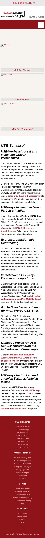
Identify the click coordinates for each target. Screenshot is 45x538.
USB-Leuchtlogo (22, 429)
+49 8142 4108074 (23, 2)
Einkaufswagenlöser (22, 460)
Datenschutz (22, 516)
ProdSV (22, 519)
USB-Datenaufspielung (22, 497)
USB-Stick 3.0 (22, 445)
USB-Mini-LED (22, 438)
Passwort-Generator (22, 463)
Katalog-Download (22, 491)
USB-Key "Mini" (22, 99)
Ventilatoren (22, 476)
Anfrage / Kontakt (23, 488)
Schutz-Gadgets (22, 473)
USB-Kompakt (22, 441)
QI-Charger (22, 479)
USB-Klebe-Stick (23, 432)
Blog (22, 503)
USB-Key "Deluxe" (23, 70)
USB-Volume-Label (22, 494)
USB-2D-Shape (22, 435)
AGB (22, 522)
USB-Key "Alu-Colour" (22, 129)
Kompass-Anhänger (22, 466)
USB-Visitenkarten (22, 426)
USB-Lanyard (22, 448)
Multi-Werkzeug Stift (22, 457)
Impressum (22, 513)
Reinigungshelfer (22, 469)
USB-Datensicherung (22, 500)
